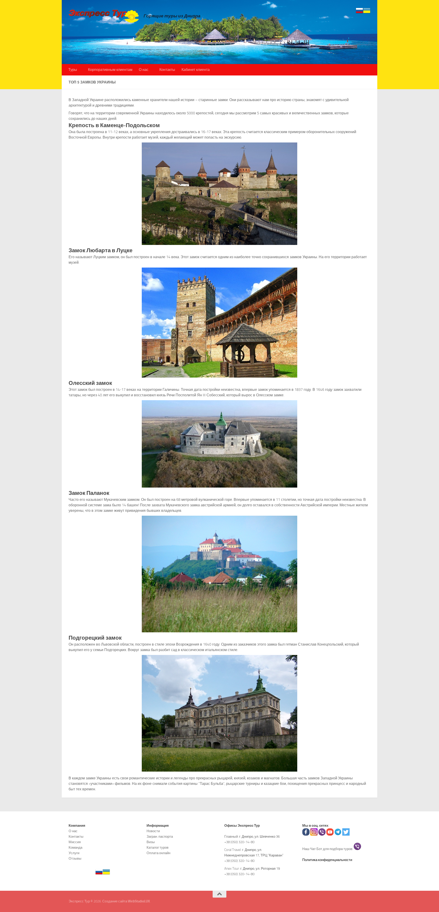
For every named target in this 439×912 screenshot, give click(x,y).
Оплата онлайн (158, 853)
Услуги (74, 853)
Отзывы (75, 858)
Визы (151, 842)
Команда (75, 847)
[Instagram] (314, 834)
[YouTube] (330, 834)
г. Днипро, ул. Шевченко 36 (259, 836)
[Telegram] (338, 834)
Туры (72, 69)
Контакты (167, 69)
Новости (153, 831)
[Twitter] (346, 834)
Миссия (75, 842)
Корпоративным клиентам (110, 69)
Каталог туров (158, 847)
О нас (143, 69)
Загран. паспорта (160, 836)
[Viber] (322, 834)
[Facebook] (306, 834)
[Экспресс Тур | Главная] (104, 16)
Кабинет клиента (196, 69)
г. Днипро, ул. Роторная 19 (260, 868)
